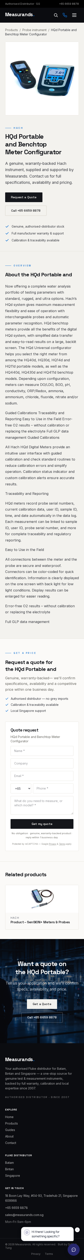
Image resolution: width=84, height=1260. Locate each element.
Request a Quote (23, 197)
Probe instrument (34, 30)
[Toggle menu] (74, 15)
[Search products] (56, 15)
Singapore (12, 1175)
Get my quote (42, 824)
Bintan (9, 1169)
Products (11, 30)
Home (9, 1117)
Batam (9, 1162)
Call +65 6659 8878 (25, 210)
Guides (10, 1130)
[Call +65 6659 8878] (65, 15)
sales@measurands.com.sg (24, 1215)
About (9, 1136)
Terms (62, 844)
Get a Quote (42, 1004)
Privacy (52, 844)
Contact (10, 1143)
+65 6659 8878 (69, 3)
